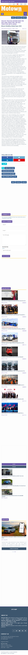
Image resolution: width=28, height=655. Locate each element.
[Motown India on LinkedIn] (25, 4)
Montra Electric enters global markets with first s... (13, 413)
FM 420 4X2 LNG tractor (7, 171)
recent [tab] (14, 464)
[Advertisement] (14, 199)
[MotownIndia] (14, 9)
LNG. (15, 176)
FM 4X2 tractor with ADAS (8, 173)
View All (24, 17)
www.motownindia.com (6, 624)
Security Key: (5, 246)
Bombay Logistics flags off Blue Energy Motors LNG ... (13, 342)
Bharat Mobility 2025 (7, 176)
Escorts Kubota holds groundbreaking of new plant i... (14, 314)
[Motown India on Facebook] (10, 4)
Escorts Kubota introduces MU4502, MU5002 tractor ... (13, 385)
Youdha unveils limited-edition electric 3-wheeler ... (13, 356)
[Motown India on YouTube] (17, 4)
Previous (18, 17)
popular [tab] (14, 466)
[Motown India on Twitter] (14, 4)
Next (13, 17)
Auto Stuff (5, 519)
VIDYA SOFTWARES (10, 653)
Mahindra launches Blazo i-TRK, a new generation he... (13, 370)
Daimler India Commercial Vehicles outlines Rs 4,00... (13, 399)
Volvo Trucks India (9, 168)
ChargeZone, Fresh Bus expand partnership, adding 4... (14, 328)
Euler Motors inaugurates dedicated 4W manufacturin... (14, 300)
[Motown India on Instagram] (21, 4)
